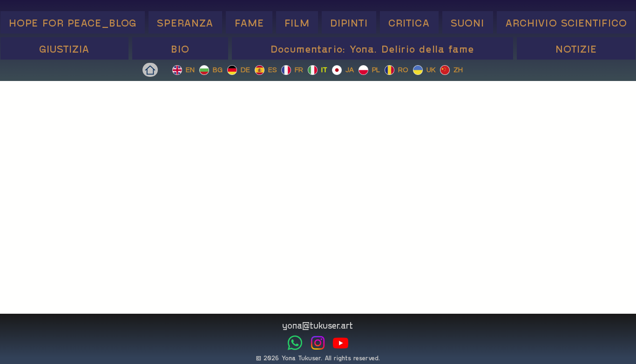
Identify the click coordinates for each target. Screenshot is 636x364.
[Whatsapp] (295, 343)
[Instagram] (318, 343)
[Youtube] (341, 343)
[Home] (150, 70)
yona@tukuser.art (317, 325)
